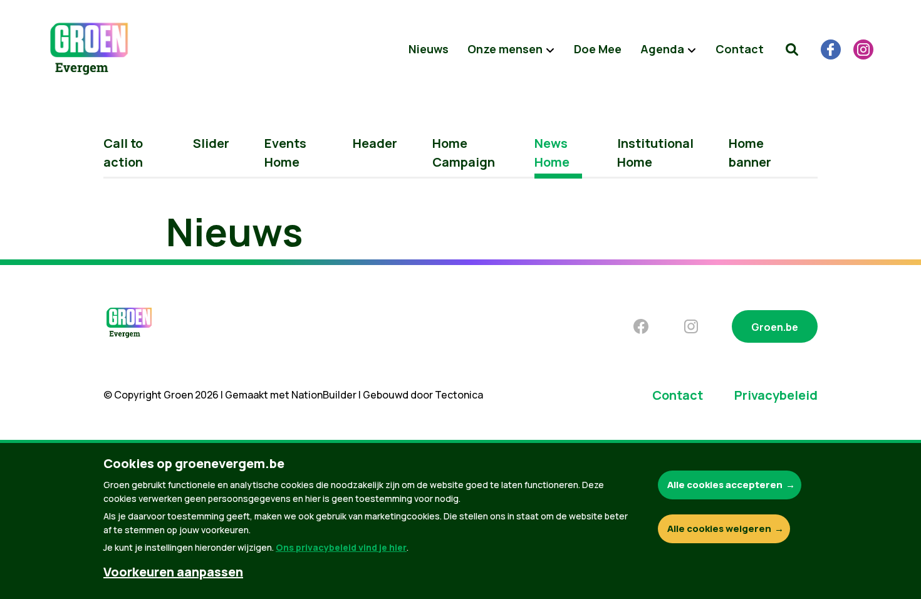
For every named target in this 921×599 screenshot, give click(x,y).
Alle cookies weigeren (719, 528)
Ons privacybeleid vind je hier (341, 547)
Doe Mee (598, 48)
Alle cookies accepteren (725, 484)
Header (375, 143)
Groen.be (774, 327)
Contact (739, 48)
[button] (792, 49)
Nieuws (428, 48)
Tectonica (459, 395)
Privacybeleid (776, 395)
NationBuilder (323, 395)
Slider (211, 143)
